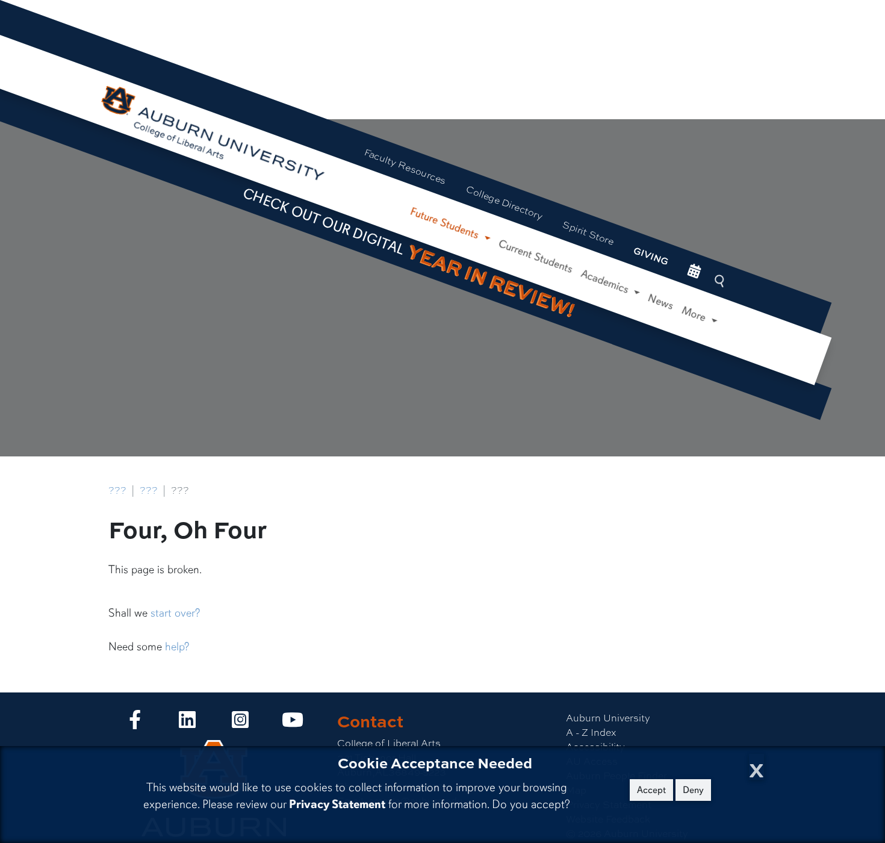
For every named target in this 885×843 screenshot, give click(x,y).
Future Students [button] (445, 224)
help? (177, 646)
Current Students (536, 256)
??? (117, 490)
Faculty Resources (405, 166)
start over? (175, 613)
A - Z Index (591, 732)
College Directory (504, 202)
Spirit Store (588, 232)
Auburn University (608, 717)
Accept (651, 790)
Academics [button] (606, 282)
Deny (693, 790)
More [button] (695, 314)
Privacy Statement (337, 804)
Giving (651, 256)
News (660, 302)
